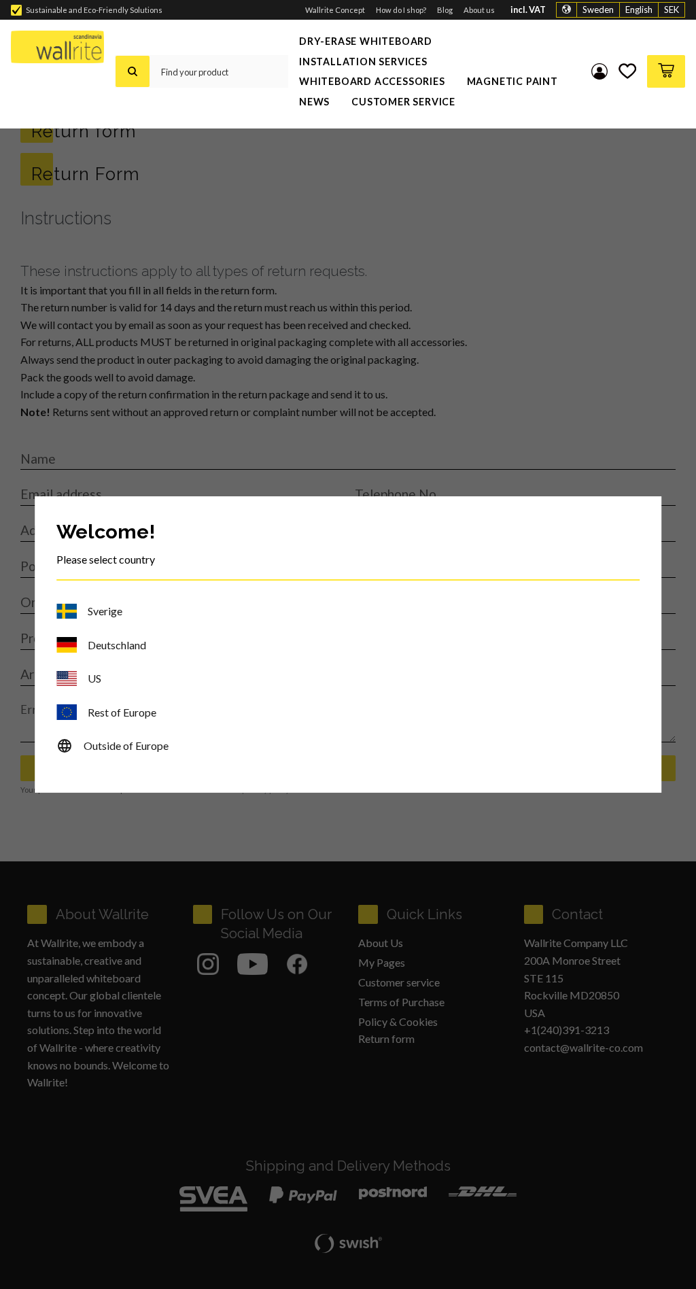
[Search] (133, 71)
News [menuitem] (314, 101)
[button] (627, 71)
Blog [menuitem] (445, 9)
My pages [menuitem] (599, 71)
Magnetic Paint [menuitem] (512, 81)
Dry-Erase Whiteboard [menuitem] (365, 41)
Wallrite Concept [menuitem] (335, 9)
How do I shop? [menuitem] (401, 9)
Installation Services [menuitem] (363, 61)
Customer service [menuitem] (403, 101)
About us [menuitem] (479, 9)
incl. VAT (528, 10)
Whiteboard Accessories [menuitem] (372, 81)
